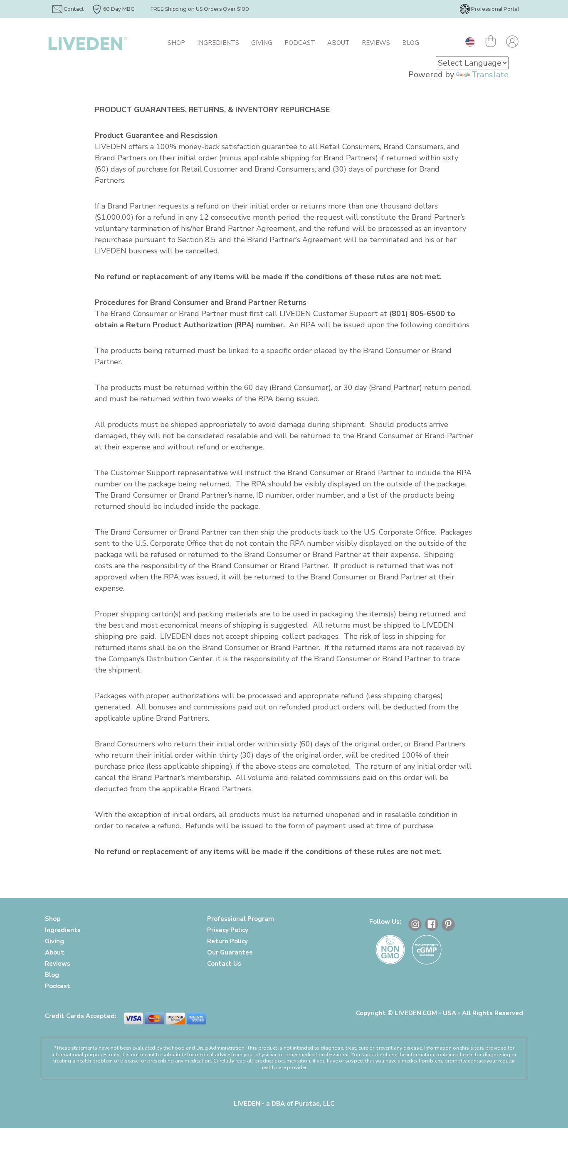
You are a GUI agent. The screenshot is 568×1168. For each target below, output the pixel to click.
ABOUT (338, 43)
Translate (490, 74)
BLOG (410, 43)
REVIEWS (376, 43)
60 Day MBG (119, 9)
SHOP (176, 43)
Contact (74, 9)
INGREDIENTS (218, 43)
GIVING (261, 43)
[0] (492, 42)
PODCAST (299, 43)
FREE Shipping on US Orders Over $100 (200, 9)
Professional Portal (495, 9)
